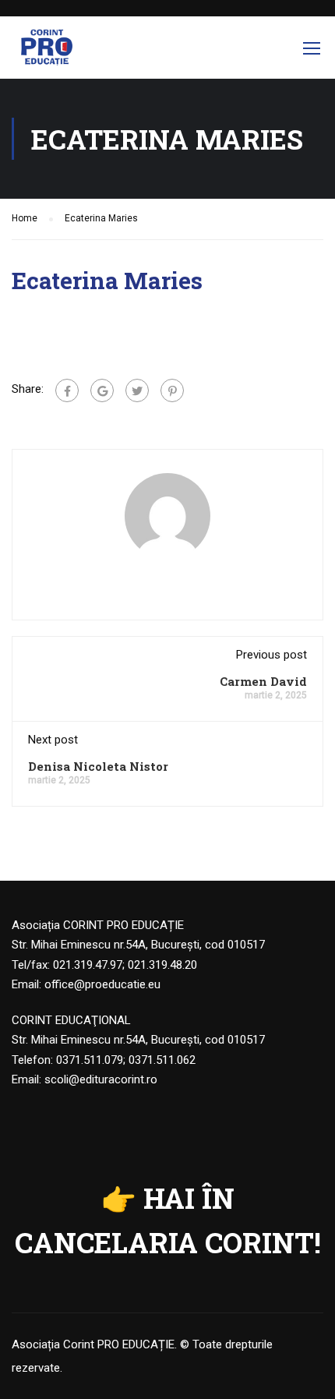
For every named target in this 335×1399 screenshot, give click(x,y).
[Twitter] (137, 390)
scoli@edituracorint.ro (100, 1079)
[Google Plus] (102, 390)
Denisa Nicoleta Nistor (98, 766)
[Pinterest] (172, 390)
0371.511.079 (89, 1060)
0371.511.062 (162, 1060)
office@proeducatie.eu (102, 984)
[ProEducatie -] (47, 51)
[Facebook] (67, 390)
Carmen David (263, 681)
